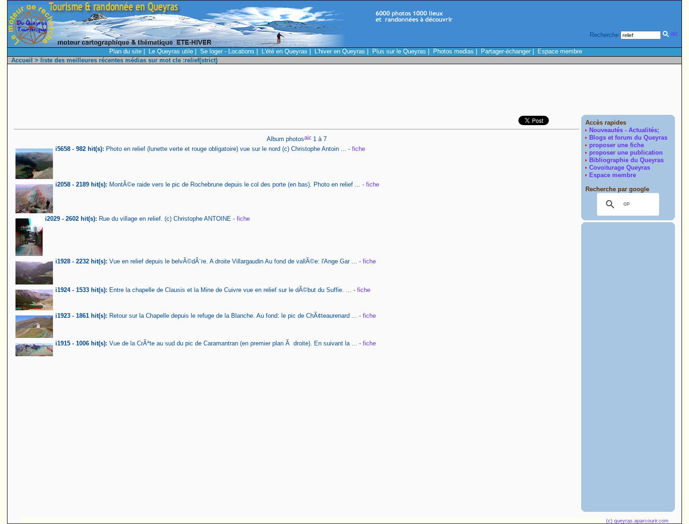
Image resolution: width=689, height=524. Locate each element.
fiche (358, 148)
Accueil (22, 60)
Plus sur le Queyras (399, 51)
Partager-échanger (506, 51)
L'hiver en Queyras (340, 51)
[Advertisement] (504, 92)
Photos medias (453, 51)
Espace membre (560, 51)
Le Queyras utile (171, 51)
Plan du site (125, 51)
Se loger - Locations (227, 51)
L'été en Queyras (284, 51)
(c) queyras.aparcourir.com (637, 521)
